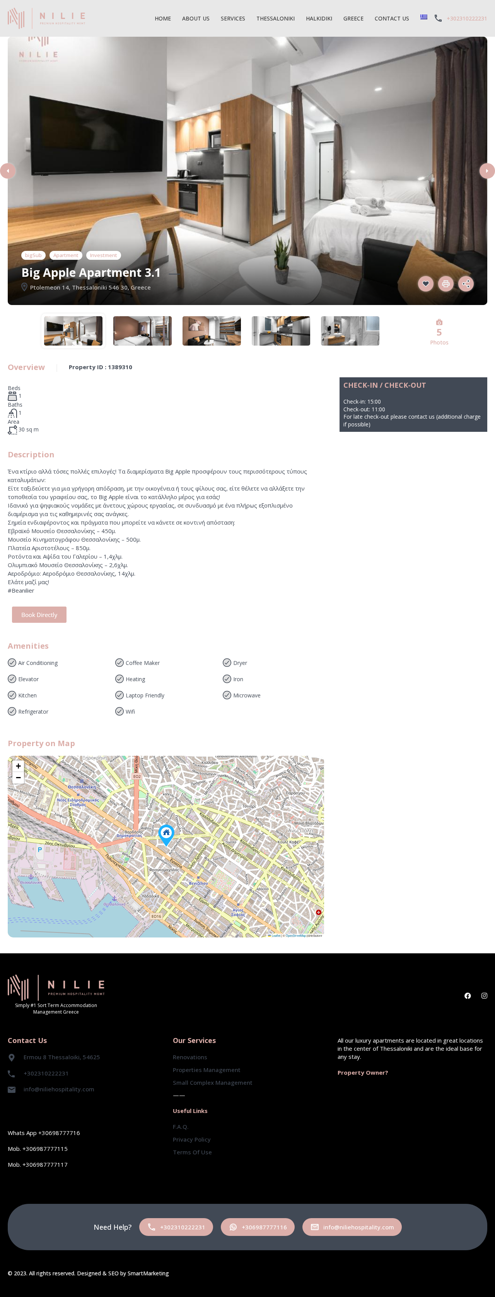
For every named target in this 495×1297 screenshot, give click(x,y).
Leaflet (275, 935)
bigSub (33, 255)
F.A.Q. (181, 1126)
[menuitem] (423, 17)
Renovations (190, 1057)
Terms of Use (192, 1152)
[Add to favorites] (426, 283)
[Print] (446, 283)
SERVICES (233, 18)
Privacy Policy (192, 1139)
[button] (166, 836)
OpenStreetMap (296, 935)
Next (487, 171)
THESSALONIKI (275, 18)
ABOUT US (196, 18)
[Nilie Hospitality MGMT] (46, 17)
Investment (103, 255)
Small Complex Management (213, 1082)
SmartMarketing (148, 1273)
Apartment (66, 255)
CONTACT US (392, 18)
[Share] (466, 283)
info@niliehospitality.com (59, 1089)
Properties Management (207, 1070)
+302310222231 (467, 18)
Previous (7, 171)
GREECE (353, 18)
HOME (163, 18)
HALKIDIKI (319, 18)
